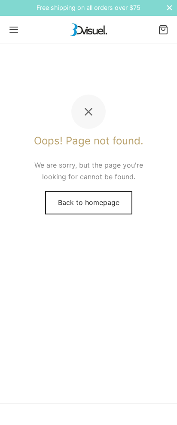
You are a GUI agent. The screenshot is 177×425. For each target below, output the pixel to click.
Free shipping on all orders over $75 (88, 7)
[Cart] (163, 29)
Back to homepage (88, 202)
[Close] (169, 8)
